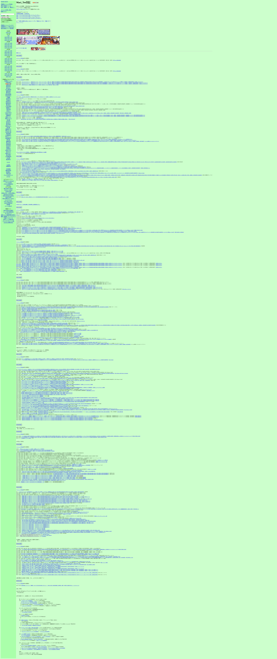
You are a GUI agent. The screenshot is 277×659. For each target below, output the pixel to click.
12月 (6, 43)
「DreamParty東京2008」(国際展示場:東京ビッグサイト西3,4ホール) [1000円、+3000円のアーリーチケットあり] (40, 96)
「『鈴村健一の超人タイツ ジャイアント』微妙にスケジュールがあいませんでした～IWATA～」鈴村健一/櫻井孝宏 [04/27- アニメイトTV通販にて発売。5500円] (48, 477)
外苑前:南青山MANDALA (71, 331)
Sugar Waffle (8, 197)
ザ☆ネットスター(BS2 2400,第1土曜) (29, 627)
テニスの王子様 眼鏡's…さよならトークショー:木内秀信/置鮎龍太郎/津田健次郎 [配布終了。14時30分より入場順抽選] (56, 387)
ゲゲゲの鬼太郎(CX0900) (54, 649)
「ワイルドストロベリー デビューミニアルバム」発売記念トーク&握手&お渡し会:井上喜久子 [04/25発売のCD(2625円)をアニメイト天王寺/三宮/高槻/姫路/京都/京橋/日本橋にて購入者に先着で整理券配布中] (56, 403)
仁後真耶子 (8, 135)
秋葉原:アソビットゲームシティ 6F (85, 389)
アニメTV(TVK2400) (25, 635)
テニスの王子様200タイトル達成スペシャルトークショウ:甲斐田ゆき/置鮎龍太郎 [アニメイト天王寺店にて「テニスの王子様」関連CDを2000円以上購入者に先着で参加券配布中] (50, 384)
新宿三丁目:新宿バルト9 (88, 498)
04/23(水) (19, 201)
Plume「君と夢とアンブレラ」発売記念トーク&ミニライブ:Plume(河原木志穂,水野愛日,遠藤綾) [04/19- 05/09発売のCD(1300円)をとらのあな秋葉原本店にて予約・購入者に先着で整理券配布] (54, 330)
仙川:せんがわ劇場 (65, 391)
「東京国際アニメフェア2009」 (26, 438)
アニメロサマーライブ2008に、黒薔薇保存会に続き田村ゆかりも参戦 (31, 152)
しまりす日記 (8, 182)
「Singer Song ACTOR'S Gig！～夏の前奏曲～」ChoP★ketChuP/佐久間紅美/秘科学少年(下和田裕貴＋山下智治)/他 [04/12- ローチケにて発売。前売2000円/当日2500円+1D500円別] (52, 479)
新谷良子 (8, 123)
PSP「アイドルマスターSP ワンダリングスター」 (29, 18)
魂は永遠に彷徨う (8, 188)
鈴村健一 (8, 172)
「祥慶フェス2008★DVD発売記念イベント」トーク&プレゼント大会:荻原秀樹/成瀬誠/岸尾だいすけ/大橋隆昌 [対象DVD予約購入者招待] (42, 271)
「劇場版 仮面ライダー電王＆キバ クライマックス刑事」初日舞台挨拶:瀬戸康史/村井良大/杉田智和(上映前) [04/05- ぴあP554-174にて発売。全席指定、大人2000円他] (50, 497)
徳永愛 (8, 127)
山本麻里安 (8, 156)
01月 (11, 40)
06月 (6, 38)
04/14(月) (19, 354)
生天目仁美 (8, 132)
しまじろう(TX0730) (26, 605)
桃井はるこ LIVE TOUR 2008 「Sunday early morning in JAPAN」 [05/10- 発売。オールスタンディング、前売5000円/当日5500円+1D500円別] (47, 256)
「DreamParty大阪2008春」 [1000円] (28, 402)
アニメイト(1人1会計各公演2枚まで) (86, 289)
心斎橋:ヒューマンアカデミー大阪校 (87, 384)
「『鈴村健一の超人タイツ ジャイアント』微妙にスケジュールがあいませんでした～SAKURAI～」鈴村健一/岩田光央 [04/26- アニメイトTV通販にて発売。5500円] (48, 475)
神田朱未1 (8, 101)
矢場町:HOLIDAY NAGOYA (132, 231)
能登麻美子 (8, 138)
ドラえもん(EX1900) (45, 631)
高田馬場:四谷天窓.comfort (81, 519)
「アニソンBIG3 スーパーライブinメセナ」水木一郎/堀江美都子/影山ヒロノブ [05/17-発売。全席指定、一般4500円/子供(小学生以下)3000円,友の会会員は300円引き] (49, 340)
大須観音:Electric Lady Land (78, 260)
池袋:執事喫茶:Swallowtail (95, 369)
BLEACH (23, 615)
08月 (8, 37)
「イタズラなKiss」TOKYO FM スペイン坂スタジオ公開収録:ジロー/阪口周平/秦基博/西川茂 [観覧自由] (39, 370)
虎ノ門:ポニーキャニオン (113, 408)
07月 (11, 37)
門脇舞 (8, 97)
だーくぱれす (8, 206)
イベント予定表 (20, 58)
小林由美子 (8, 82)
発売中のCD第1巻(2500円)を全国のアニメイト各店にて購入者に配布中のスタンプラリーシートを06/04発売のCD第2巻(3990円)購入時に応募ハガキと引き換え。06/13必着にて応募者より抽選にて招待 (83, 177)
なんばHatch (44, 536)
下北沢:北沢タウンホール (60, 233)
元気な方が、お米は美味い (8, 193)
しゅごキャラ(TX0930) (35, 636)
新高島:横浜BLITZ (138, 415)
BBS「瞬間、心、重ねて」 (8, 7)
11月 (8, 43)
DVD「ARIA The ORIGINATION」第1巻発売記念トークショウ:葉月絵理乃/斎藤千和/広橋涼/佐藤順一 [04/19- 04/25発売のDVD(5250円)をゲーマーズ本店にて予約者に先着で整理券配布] (52, 553)
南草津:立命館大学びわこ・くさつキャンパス (71, 585)
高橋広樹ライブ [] (23, 341)
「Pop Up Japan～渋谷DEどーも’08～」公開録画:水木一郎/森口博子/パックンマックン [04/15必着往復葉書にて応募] (41, 467)
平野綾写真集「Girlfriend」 (23, 13)
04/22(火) (19, 207)
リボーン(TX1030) (46, 636)
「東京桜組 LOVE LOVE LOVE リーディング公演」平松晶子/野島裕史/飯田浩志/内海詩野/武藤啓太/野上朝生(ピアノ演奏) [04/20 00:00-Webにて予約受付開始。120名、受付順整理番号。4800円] (54, 570)
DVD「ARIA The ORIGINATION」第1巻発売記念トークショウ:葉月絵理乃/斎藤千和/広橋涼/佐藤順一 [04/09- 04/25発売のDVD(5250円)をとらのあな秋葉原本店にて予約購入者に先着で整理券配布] (54, 554)
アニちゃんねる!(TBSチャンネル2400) (56, 648)
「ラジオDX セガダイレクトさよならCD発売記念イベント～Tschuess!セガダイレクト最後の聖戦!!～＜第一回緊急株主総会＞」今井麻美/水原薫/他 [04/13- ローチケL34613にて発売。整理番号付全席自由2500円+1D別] (58, 399)
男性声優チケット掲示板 (7, 28)
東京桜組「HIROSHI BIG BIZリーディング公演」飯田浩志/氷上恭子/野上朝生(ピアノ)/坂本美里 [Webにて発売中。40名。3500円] (43, 392)
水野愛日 (8, 148)
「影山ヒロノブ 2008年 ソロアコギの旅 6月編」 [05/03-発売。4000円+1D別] (34, 410)
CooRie (8, 164)
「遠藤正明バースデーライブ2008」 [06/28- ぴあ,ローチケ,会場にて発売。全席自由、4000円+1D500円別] (39, 180)
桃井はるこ (8, 153)
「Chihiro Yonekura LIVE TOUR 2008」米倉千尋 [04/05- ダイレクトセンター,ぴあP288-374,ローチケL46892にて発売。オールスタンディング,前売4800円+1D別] (49, 561)
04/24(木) (19, 192)
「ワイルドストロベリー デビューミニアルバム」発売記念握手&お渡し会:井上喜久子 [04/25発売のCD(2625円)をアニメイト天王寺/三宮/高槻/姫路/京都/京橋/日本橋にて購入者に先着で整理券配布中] (55, 405)
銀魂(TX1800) (24, 620)
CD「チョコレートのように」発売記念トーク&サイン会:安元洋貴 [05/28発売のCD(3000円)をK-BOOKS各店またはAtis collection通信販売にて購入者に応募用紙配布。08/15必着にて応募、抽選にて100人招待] (54, 369)
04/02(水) (19, 543)
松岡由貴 (8, 144)
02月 (8, 40)
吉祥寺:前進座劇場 (80, 475)
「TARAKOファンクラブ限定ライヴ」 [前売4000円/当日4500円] (32, 179)
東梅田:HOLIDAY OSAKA (138, 230)
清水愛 (8, 120)
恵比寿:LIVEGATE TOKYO (93, 397)
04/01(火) (19, 580)
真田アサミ (8, 117)
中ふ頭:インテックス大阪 (39, 402)
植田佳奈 (8, 91)
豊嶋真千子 (8, 129)
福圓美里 (8, 141)
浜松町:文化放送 (63, 394)
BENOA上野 (97, 399)
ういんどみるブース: (19, 97)
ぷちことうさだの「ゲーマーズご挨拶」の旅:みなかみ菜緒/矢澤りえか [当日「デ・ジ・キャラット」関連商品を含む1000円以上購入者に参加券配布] (46, 375)
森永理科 (8, 155)
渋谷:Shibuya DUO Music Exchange (121, 373)
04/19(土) (19, 277)
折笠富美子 (8, 95)
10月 (8, 35)
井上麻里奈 (8, 89)
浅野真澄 (8, 85)
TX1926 (27, 615)
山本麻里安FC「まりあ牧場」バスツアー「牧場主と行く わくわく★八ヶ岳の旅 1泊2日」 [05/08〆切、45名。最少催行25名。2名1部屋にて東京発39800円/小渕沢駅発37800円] (50, 407)
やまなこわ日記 (8, 190)
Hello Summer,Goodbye (8, 195)
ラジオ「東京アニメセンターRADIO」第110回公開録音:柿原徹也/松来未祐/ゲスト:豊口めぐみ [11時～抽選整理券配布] (41, 136)
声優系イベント (8, 81)
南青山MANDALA (58, 565)
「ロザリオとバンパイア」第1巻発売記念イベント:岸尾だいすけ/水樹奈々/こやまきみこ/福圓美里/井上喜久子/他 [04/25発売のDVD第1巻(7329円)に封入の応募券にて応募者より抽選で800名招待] (51, 491)
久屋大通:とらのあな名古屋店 (68, 468)
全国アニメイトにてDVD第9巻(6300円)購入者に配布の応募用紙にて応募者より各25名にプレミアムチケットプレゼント (102, 263)
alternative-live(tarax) (8, 194)
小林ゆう (8, 111)
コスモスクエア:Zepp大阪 (41, 528)
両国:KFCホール (60, 560)
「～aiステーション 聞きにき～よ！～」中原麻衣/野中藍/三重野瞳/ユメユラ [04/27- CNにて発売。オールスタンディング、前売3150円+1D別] (45, 328)
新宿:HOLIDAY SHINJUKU (179, 232)
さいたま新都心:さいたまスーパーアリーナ (129, 140)
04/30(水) (19, 55)
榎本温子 (8, 92)
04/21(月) (19, 239)
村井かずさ (8, 150)
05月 (8, 38)
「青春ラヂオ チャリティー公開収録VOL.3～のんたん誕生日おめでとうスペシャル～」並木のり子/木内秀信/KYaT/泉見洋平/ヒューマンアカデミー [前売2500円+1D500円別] (50, 337)
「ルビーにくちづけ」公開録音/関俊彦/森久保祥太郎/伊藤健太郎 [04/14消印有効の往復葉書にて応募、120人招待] (40, 394)
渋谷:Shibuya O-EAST (128, 409)
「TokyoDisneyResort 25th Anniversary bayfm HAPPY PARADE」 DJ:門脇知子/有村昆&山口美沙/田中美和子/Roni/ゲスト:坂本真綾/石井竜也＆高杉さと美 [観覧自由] (53, 378)
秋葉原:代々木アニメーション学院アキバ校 (92, 553)
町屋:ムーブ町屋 (55, 84)
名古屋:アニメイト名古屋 (92, 469)
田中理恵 (8, 124)
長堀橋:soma (87, 520)
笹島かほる (8, 114)
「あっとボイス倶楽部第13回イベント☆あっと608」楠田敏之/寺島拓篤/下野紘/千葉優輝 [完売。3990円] (41, 258)
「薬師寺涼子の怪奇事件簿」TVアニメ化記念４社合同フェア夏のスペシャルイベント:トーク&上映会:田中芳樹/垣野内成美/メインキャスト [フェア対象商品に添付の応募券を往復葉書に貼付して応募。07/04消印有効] (57, 417)
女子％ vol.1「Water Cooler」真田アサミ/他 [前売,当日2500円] (32, 559)
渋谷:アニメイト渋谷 (77, 333)
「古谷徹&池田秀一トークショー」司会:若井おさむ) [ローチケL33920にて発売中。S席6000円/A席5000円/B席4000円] (41, 227)
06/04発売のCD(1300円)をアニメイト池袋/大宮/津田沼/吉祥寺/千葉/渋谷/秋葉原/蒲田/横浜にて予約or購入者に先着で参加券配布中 (60, 411)
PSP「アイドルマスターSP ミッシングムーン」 (28, 16)
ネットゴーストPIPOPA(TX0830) (28, 645)
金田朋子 (8, 98)
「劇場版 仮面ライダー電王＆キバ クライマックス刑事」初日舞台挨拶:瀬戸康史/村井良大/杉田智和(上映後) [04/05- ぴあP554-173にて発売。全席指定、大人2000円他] (50, 495)
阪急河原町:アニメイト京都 (78, 336)
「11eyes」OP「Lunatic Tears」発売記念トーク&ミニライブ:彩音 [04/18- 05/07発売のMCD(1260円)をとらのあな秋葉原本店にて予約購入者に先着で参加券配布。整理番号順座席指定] (52, 471)
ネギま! (8, 176)
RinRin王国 (8, 191)
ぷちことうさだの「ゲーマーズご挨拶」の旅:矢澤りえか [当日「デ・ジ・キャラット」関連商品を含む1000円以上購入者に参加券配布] (43, 381)
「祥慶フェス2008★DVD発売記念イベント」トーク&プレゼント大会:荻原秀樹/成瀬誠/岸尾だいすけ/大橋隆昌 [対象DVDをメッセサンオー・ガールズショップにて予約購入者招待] (49, 268)
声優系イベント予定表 (6, 4)
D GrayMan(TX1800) (27, 612)
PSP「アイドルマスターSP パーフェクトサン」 (28, 15)
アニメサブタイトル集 (8, 221)
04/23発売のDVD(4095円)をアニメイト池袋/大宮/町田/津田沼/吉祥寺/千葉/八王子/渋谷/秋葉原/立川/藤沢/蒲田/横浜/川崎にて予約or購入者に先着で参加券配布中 (80, 473)
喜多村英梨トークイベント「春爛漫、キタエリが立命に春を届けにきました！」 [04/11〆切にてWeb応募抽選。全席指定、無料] (42, 585)
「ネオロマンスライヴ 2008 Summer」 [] (28, 528)
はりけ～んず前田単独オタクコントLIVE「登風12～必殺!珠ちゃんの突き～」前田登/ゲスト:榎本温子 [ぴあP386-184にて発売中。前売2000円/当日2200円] (47, 358)
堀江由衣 (8, 142)
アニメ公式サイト (8, 175)
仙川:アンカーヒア (69, 392)
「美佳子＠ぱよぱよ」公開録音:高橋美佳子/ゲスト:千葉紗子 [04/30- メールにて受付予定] (36, 84)
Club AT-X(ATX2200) (41, 646)
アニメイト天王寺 (77, 335)
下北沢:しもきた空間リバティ (93, 569)
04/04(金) (19, 444)
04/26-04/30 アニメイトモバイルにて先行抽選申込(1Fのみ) (88, 415)
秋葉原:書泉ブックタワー (91, 390)
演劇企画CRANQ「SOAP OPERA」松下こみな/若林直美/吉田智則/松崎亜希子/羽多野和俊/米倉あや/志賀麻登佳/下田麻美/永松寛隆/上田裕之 (44, 119)
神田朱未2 (8, 103)
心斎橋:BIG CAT (76, 262)
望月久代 (8, 151)
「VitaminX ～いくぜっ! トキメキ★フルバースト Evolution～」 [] (32, 481)
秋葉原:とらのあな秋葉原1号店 (77, 466)
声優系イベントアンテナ (7, 25)
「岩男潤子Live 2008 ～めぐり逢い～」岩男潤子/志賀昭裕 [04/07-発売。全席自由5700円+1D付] (38, 565)
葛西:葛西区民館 (120, 411)
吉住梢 (8, 158)
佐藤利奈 (8, 115)
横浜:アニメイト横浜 (77, 334)
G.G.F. (8, 162)
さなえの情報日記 (8, 184)
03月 (10, 32)
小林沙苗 (8, 109)
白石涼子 (8, 121)
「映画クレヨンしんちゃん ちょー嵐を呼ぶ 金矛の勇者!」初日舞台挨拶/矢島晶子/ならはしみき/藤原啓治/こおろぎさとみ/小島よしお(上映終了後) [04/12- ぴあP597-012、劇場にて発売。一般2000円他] (55, 380)
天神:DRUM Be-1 (76, 256)
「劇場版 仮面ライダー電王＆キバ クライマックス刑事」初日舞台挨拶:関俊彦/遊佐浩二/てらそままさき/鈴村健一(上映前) (41, 496)
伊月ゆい (8, 88)
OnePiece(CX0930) (42, 648)
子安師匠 (8, 169)
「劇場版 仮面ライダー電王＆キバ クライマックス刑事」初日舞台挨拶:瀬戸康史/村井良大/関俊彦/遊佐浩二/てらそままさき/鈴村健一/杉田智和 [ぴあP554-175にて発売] (49, 499)
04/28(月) (19, 77)
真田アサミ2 (8, 118)
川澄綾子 (8, 100)
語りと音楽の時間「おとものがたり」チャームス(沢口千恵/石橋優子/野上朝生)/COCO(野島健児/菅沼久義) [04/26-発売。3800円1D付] (44, 331)
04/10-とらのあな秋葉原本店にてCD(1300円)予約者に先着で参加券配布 (98, 411)
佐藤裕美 (8, 166)
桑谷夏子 (8, 104)
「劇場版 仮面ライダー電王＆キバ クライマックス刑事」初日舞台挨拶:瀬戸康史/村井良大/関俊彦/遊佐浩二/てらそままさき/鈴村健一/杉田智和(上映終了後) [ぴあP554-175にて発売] (52, 498)
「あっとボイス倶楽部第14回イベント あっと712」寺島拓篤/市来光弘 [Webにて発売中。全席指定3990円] (39, 269)
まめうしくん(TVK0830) (41, 640)
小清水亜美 (8, 106)
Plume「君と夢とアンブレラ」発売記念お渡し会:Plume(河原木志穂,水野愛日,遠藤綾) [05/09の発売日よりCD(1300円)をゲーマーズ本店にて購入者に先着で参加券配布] (49, 329)
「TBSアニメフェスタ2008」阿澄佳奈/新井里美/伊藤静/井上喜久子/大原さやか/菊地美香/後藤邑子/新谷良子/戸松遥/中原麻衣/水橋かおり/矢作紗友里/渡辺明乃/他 (48, 289)
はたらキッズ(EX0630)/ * (28, 649)
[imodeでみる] (4, 1)
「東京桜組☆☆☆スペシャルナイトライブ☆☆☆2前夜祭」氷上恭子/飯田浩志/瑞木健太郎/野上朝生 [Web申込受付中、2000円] (41, 391)
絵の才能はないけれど (8, 198)
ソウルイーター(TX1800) (26, 600)
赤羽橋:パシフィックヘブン (97, 287)
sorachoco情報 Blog (8, 222)
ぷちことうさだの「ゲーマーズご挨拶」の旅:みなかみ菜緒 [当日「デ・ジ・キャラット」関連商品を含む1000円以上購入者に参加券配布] (44, 382)
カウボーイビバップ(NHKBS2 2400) (29, 601)
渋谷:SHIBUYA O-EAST (108, 531)
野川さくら (8, 136)
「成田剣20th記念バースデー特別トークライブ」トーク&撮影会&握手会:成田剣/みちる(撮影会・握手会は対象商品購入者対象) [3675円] (44, 228)
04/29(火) (19, 66)
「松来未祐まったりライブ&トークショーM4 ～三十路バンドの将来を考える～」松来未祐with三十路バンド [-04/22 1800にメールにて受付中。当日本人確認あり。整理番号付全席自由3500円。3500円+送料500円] (56, 287)
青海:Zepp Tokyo (46, 534)
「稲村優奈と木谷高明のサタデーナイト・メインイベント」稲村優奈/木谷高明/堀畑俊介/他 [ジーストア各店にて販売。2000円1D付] (43, 398)
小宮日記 (8, 185)
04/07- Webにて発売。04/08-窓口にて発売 (70, 496)
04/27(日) (19, 92)
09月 (6, 37)
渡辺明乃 (8, 159)
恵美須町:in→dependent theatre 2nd (74, 228)
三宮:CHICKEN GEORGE (92, 521)
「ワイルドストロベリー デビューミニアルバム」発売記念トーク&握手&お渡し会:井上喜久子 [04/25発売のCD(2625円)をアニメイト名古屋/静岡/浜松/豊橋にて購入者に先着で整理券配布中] (53, 401)
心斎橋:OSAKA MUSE (76, 563)
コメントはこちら (21, 9)
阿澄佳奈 (8, 86)
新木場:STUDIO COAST (136, 436)
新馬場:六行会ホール (71, 229)
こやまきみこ (8, 112)
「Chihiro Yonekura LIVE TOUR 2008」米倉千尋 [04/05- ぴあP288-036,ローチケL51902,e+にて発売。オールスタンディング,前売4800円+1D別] (47, 563)
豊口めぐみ (8, 130)
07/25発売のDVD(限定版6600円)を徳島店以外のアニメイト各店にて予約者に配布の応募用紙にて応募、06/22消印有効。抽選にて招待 (75, 342)
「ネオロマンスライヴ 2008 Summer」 (27, 524)
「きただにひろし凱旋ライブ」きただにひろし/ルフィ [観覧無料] (32, 395)
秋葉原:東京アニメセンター (66, 136)
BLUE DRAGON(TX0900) (26, 639)
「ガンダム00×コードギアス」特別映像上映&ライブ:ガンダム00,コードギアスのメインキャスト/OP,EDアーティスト (40, 533)
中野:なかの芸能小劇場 (117, 60)
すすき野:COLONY (76, 266)
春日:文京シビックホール (126, 289)
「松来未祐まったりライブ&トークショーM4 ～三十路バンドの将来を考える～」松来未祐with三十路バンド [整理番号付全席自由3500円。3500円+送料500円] (47, 566)
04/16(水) (19, 300)
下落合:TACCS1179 (72, 119)
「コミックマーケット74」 (25, 573)
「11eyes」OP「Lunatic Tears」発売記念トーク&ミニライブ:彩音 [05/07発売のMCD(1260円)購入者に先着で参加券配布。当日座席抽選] (44, 472)
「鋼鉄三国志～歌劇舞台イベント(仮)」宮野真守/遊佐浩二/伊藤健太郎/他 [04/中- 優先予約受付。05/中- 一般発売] (40, 571)
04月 (7, 32)
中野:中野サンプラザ (40, 118)
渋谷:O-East (111, 359)
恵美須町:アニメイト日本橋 (76, 464)
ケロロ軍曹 (23, 633)
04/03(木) (19, 487)
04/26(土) (19, 131)
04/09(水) (19, 424)
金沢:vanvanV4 (76, 261)
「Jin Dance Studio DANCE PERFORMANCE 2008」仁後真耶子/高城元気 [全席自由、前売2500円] (38, 233)
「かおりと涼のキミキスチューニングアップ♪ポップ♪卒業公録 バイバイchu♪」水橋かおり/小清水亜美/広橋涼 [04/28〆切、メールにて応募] (43, 332)
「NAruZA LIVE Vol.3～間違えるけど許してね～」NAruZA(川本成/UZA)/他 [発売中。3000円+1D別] (38, 480)
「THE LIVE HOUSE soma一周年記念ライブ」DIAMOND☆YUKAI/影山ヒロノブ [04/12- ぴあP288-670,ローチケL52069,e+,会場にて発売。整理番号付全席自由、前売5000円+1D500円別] (52, 520)
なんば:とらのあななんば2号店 (77, 470)
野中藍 (8, 139)
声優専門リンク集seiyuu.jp (7, 26)
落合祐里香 (8, 94)
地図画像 (84, 477)
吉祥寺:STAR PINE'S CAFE (95, 530)
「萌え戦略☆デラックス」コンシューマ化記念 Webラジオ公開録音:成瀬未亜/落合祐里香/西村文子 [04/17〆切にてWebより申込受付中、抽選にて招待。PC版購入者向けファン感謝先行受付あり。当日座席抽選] (55, 465)
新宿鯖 (8, 204)
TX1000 (28, 633)
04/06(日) (19, 431)
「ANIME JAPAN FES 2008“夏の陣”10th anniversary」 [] (31, 534)
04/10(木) (19, 364)
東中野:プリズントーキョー (61, 480)
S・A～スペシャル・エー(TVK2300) (29, 603)
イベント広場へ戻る (6, 10)
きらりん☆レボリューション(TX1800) (30, 631)
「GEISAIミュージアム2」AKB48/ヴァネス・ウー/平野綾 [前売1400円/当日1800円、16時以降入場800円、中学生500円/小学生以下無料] (44, 323)
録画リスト (4, 11)
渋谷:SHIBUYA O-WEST (91, 564)
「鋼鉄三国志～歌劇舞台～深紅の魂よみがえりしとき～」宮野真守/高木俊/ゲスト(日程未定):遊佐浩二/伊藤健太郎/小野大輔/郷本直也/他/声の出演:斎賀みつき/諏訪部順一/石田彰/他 (51, 263)
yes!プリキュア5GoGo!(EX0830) (29, 648)
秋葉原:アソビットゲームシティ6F (74, 472)
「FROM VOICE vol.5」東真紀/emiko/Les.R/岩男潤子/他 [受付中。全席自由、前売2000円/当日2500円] (39, 257)
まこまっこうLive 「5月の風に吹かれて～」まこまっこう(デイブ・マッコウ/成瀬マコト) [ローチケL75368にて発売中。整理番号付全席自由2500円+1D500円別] (48, 519)
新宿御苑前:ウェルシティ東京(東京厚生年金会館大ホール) (135, 116)
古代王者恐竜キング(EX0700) (40, 649)
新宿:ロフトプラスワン (70, 398)
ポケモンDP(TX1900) (27, 625)
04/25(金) (19, 156)
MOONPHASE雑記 (8, 210)
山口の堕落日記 (8, 203)
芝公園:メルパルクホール (139, 81)
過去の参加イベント (6, 5)
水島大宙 (8, 173)
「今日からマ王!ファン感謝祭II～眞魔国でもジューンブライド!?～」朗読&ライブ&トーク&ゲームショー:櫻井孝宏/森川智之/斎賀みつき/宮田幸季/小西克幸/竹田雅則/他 (49, 415)
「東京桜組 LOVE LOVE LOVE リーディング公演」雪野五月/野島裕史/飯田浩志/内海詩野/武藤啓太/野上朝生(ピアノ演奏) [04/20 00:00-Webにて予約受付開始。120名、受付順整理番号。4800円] (54, 569)
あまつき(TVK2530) (38, 639)
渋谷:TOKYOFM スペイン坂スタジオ (63, 370)
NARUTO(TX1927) (37, 625)
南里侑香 (8, 133)
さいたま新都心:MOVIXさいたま (84, 496)
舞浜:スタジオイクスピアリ (88, 378)
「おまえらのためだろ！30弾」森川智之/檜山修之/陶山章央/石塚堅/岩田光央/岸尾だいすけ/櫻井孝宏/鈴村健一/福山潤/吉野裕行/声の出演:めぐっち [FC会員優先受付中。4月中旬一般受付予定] (53, 522)
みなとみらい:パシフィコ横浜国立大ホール (125, 139)
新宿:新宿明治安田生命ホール (98, 419)
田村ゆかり (8, 126)
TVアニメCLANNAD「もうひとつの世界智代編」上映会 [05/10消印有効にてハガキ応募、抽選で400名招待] (39, 560)
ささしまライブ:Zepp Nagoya (46, 535)
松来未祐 (8, 145)
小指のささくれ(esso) (8, 181)
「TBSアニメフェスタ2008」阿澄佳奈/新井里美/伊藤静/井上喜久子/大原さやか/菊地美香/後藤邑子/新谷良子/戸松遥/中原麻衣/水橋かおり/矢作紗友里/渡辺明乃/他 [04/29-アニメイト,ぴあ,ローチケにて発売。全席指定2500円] (59, 572)
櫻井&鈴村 (8, 170)
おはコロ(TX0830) (25, 636)
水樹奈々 (8, 147)
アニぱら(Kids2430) (38, 604)
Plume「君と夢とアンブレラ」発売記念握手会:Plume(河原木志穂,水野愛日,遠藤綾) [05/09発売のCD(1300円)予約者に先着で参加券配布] (44, 324)
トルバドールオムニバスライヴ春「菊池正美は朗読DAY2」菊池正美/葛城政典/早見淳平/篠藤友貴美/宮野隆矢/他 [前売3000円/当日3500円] (44, 404)
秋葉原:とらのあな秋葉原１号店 (92, 330)
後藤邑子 (8, 107)
